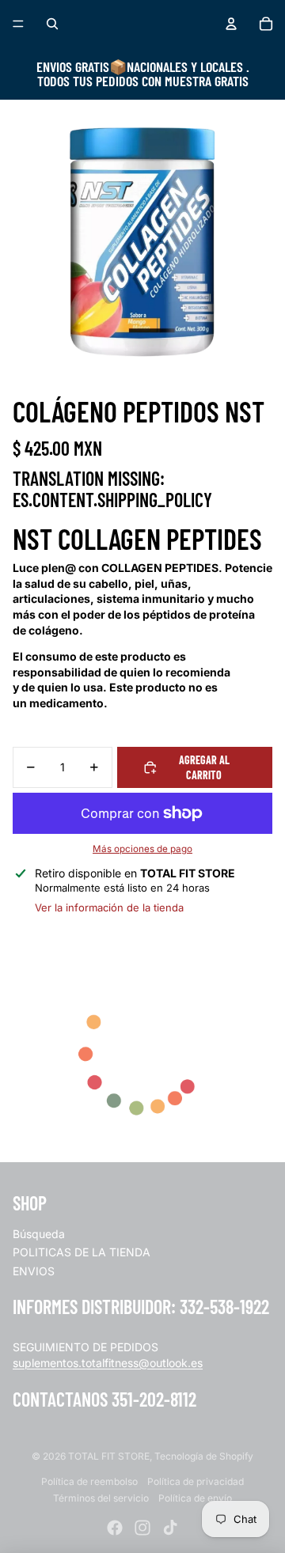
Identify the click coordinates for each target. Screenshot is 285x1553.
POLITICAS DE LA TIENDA (81, 1252)
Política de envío (195, 1498)
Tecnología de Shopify (203, 1456)
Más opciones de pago (142, 848)
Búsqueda (39, 1234)
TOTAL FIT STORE (109, 1456)
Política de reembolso (89, 1481)
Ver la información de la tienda (109, 907)
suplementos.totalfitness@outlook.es (108, 1362)
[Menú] (18, 24)
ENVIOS (34, 1271)
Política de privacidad (195, 1481)
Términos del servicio (101, 1498)
